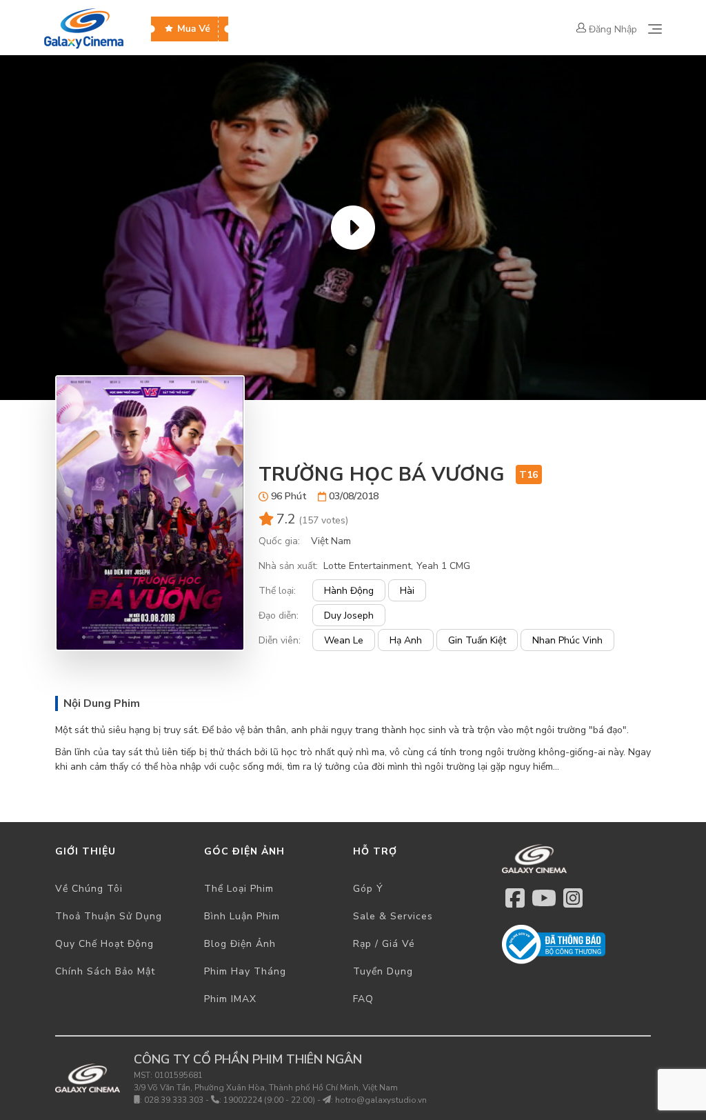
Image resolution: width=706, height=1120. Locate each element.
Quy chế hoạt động (104, 943)
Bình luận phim (242, 916)
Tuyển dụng (383, 971)
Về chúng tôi (89, 888)
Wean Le (343, 640)
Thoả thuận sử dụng (108, 916)
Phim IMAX (230, 999)
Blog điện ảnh (240, 943)
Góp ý (368, 888)
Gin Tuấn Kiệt (477, 640)
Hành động (349, 590)
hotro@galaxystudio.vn (381, 1100)
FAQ (363, 999)
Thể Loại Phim (239, 888)
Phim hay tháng (245, 971)
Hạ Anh (406, 640)
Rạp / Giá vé (384, 943)
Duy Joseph (349, 615)
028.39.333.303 (173, 1100)
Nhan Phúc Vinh (567, 640)
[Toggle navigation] (655, 29)
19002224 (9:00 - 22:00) (269, 1100)
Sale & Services (393, 916)
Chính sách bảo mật (105, 971)
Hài (407, 590)
